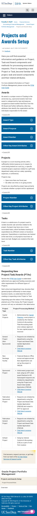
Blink (15, 6)
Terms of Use (23, 506)
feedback (7, 51)
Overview (4, 488)
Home (15, 22)
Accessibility (5, 506)
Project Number (10, 198)
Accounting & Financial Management (13, 24)
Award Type (8, 120)
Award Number (9, 137)
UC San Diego (5, 4)
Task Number (9, 251)
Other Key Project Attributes (15, 206)
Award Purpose (9, 128)
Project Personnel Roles (9, 482)
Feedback (11, 508)
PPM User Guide (15, 279)
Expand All (6, 115)
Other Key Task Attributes (14, 259)
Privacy (14, 506)
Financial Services (25, 22)
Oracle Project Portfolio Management (14, 472)
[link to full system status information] (34, 3)
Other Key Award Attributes (15, 146)
